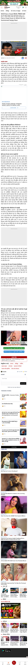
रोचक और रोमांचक (15, 368)
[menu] (2, 7)
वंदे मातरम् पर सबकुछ (15, 11)
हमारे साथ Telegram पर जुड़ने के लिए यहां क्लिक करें (14, 351)
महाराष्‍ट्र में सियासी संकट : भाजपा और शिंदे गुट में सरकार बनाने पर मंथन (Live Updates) (13, 360)
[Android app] (6, 650)
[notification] (26, 7)
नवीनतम (5, 621)
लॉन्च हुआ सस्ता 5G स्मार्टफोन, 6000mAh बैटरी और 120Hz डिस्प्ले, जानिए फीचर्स (5, 644)
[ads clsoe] (27, 657)
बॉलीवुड (7, 11)
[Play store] (23, 7)
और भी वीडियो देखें (5, 602)
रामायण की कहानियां (6, 368)
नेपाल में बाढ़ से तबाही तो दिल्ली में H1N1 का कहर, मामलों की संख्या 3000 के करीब (14, 595)
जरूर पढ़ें (5, 586)
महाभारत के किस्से (17, 366)
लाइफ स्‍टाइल (4, 366)
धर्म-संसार (24, 11)
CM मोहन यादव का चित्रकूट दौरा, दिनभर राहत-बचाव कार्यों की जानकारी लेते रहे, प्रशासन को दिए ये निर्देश (14, 631)
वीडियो (4, 599)
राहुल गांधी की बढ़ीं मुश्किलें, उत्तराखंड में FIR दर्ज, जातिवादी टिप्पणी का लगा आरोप (5, 631)
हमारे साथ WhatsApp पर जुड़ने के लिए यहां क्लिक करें (14, 348)
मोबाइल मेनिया (6, 634)
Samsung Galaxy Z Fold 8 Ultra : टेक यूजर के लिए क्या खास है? (14, 644)
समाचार (2, 11)
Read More (7, 342)
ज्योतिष (21, 363)
